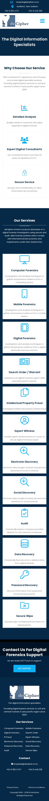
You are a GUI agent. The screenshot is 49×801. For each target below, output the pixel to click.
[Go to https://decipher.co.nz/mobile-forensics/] (24, 303)
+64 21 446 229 (35, 11)
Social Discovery (33, 741)
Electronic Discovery (13, 741)
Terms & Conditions (36, 787)
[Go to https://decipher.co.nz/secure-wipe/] (24, 613)
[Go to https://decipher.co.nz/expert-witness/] (24, 428)
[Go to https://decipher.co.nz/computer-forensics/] (24, 269)
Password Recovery (13, 746)
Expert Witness (32, 737)
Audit (6, 750)
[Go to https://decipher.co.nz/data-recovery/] (24, 552)
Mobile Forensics (33, 728)
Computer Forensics (13, 728)
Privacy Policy (12, 787)
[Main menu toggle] (42, 21)
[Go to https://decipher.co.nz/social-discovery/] (24, 490)
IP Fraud (7, 737)
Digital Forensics (11, 732)
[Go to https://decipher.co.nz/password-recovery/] (24, 583)
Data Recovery (32, 746)
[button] (24, 668)
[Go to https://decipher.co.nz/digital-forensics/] (24, 337)
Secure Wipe (31, 750)
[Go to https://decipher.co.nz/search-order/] (24, 370)
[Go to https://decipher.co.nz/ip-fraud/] (24, 399)
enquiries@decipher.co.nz (27, 2)
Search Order (32, 732)
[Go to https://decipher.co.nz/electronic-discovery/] (24, 459)
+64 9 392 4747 (12, 11)
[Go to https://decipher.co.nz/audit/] (24, 521)
